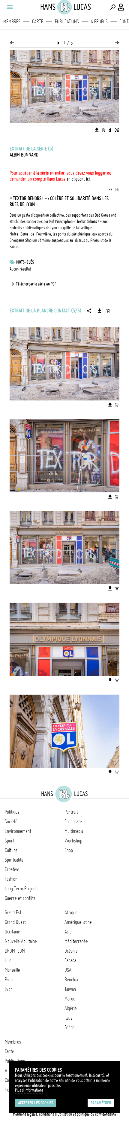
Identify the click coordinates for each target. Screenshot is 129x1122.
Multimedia (73, 831)
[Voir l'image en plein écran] (116, 130)
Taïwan (70, 989)
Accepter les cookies (35, 1103)
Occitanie (12, 932)
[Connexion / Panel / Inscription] (121, 7)
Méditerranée (76, 941)
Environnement (18, 831)
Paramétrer (101, 1103)
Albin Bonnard (24, 155)
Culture (11, 850)
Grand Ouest (15, 922)
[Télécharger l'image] (97, 130)
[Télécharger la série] (99, 310)
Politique (12, 812)
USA (67, 970)
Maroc (69, 999)
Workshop (73, 841)
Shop (68, 850)
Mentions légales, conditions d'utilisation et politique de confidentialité (64, 1114)
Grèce (69, 1027)
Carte (37, 22)
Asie (68, 932)
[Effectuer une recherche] (113, 7)
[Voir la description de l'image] (110, 130)
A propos (99, 22)
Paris (9, 980)
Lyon (9, 989)
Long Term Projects (21, 889)
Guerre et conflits (20, 898)
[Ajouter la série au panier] (108, 310)
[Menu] (10, 7)
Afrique (70, 912)
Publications (67, 22)
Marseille (12, 970)
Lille (8, 960)
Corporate (73, 822)
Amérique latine (78, 922)
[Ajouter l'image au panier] (103, 130)
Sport (9, 841)
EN (117, 189)
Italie (68, 1018)
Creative (12, 869)
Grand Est (13, 912)
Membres (11, 22)
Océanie (71, 951)
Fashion (11, 879)
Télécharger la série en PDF (36, 284)
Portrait (71, 812)
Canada (70, 960)
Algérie (70, 1008)
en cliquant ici (78, 179)
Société (11, 822)
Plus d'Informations (29, 1090)
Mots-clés (25, 262)
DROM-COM (15, 951)
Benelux (71, 980)
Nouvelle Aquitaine (21, 941)
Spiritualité (14, 860)
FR (110, 189)
